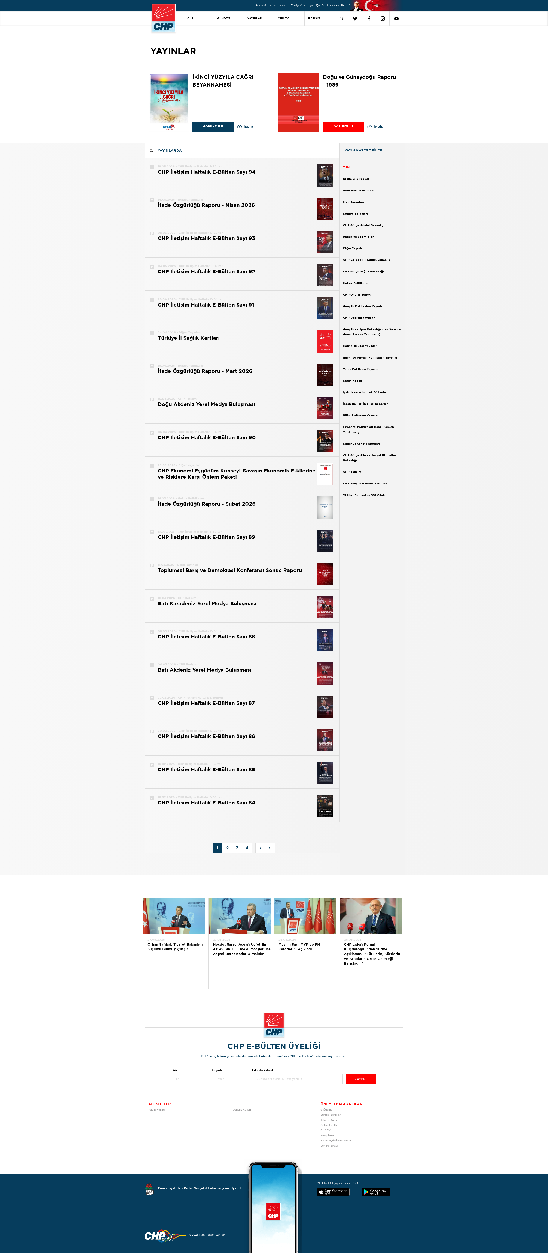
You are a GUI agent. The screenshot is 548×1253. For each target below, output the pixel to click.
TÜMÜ (347, 167)
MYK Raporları (353, 202)
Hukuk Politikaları (356, 283)
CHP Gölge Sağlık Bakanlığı (363, 272)
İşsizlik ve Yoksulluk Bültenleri (365, 392)
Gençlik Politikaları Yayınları (364, 306)
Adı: (175, 1070)
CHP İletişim (352, 472)
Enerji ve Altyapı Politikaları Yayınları (370, 358)
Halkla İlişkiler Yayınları (360, 346)
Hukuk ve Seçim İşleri (358, 237)
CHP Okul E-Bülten (357, 295)
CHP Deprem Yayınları (359, 318)
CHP (190, 18)
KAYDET (361, 1079)
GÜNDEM (223, 18)
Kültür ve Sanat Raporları (361, 444)
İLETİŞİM (314, 18)
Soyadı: (217, 1070)
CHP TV (283, 18)
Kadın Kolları (352, 381)
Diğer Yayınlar (353, 248)
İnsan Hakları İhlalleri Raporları (366, 404)
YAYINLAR (254, 18)
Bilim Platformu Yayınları (361, 415)
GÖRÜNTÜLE (213, 126)
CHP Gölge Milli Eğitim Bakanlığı (367, 260)
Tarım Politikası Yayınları (361, 369)
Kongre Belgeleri (355, 214)
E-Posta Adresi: (263, 1070)
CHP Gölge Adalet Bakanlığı (364, 225)
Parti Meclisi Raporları (359, 191)
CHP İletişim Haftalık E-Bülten (365, 484)
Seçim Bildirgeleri (356, 179)
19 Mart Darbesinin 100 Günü (364, 495)
